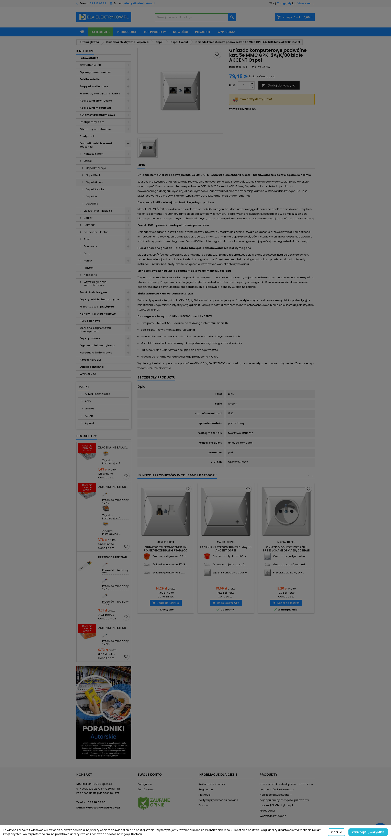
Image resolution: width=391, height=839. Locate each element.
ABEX (87, 401)
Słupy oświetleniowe (94, 86)
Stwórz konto (305, 3)
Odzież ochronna (92, 367)
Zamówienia (145, 789)
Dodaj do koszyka (278, 85)
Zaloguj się (284, 3)
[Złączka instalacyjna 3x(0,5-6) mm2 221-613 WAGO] (105, 524)
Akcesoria (90, 275)
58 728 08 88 (98, 3)
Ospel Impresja (96, 168)
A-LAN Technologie (97, 394)
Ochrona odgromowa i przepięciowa (96, 329)
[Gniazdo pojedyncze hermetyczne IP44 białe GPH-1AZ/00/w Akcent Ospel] (267, 556)
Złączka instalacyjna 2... (112, 461)
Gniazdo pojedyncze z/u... (230, 564)
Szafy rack (87, 136)
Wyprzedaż (226, 32)
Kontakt (84, 774)
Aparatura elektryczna (96, 101)
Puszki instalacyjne (93, 292)
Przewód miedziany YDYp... (115, 603)
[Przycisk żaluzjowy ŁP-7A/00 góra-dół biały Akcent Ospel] (267, 572)
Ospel (88, 161)
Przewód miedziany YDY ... (115, 501)
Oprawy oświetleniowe (95, 72)
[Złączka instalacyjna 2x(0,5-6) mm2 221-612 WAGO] (105, 453)
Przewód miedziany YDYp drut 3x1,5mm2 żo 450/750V (114, 557)
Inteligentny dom (92, 122)
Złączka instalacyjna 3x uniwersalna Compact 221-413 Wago (114, 487)
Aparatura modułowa (95, 108)
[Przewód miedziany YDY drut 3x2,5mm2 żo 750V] (105, 563)
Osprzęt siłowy (90, 338)
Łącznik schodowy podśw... (231, 572)
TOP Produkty (154, 32)
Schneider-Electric (96, 232)
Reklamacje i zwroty (212, 784)
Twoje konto (149, 774)
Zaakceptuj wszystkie (368, 832)
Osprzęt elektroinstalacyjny (99, 299)
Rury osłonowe (90, 321)
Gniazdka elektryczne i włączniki (96, 145)
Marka (256, 67)
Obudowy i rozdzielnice (96, 129)
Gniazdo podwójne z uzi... (169, 572)
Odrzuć (336, 832)
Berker (88, 218)
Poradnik (202, 32)
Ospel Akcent (94, 182)
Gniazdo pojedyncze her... (290, 556)
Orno (87, 253)
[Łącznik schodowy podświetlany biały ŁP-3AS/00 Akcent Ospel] (207, 572)
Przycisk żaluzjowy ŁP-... (288, 572)
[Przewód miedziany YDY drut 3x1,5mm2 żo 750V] (105, 493)
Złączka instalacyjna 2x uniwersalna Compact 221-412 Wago (114, 447)
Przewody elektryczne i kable (100, 93)
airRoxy (89, 408)
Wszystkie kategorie (273, 816)
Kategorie (99, 32)
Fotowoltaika (89, 58)
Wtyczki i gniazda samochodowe (95, 283)
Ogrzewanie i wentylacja (97, 345)
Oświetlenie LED (90, 65)
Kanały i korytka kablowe (98, 314)
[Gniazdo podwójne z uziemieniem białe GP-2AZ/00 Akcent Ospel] (146, 572)
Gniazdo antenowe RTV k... (170, 564)
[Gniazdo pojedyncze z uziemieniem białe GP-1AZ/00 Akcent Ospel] (207, 564)
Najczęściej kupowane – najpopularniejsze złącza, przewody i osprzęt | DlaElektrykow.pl (284, 800)
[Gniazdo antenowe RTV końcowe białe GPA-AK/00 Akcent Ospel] (146, 564)
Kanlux (88, 261)
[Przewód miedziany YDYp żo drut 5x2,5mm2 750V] (105, 594)
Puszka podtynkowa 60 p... (170, 556)
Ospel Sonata (95, 189)
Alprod (89, 423)
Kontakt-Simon (93, 154)
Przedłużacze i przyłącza (97, 306)
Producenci (126, 32)
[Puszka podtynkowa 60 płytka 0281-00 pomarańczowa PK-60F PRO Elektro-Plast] (207, 556)
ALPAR (88, 416)
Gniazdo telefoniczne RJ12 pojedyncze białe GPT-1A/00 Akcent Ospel (165, 550)
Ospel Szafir (94, 175)
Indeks (233, 67)
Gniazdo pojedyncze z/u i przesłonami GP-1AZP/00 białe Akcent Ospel (286, 550)
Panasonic (91, 246)
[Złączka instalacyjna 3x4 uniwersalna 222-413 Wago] (105, 508)
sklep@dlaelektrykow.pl (139, 3)
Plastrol (88, 268)
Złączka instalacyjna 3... (112, 516)
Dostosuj (137, 834)
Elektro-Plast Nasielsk (98, 211)
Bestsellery (86, 436)
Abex (87, 239)
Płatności (205, 795)
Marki (83, 386)
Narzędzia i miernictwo (96, 352)
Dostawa (204, 805)
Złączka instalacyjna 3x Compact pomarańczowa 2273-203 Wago (114, 628)
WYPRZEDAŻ (88, 374)
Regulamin (206, 789)
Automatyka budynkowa (97, 115)
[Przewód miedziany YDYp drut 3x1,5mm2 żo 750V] (105, 634)
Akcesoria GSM (90, 360)
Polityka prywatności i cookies (218, 800)
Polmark (89, 225)
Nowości (180, 32)
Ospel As (92, 196)
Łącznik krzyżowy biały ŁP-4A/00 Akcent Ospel (226, 548)
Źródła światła (90, 79)
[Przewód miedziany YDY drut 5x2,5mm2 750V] (105, 579)
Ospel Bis (92, 204)
